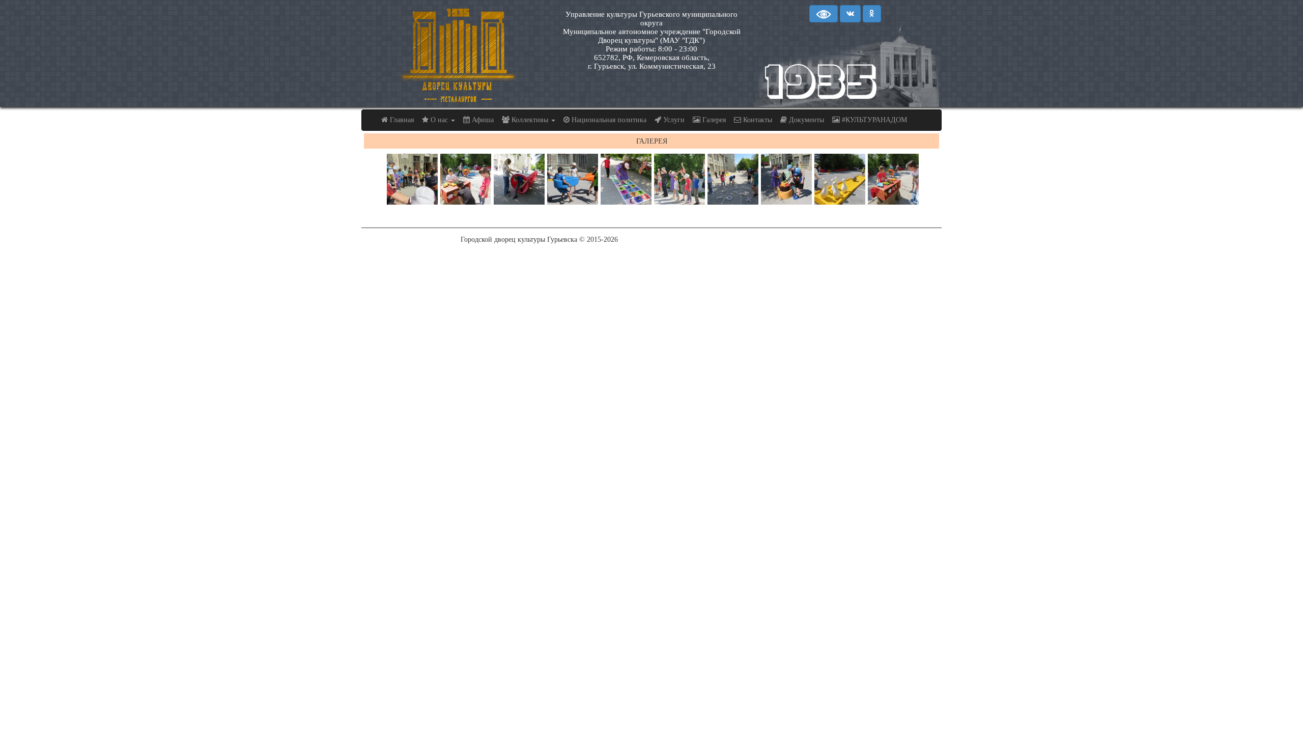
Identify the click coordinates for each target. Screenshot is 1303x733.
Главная (401, 120)
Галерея (713, 120)
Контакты (756, 120)
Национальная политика (608, 120)
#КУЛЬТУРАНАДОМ (873, 120)
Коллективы (529, 120)
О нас (439, 120)
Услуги (673, 120)
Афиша (482, 120)
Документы (805, 120)
